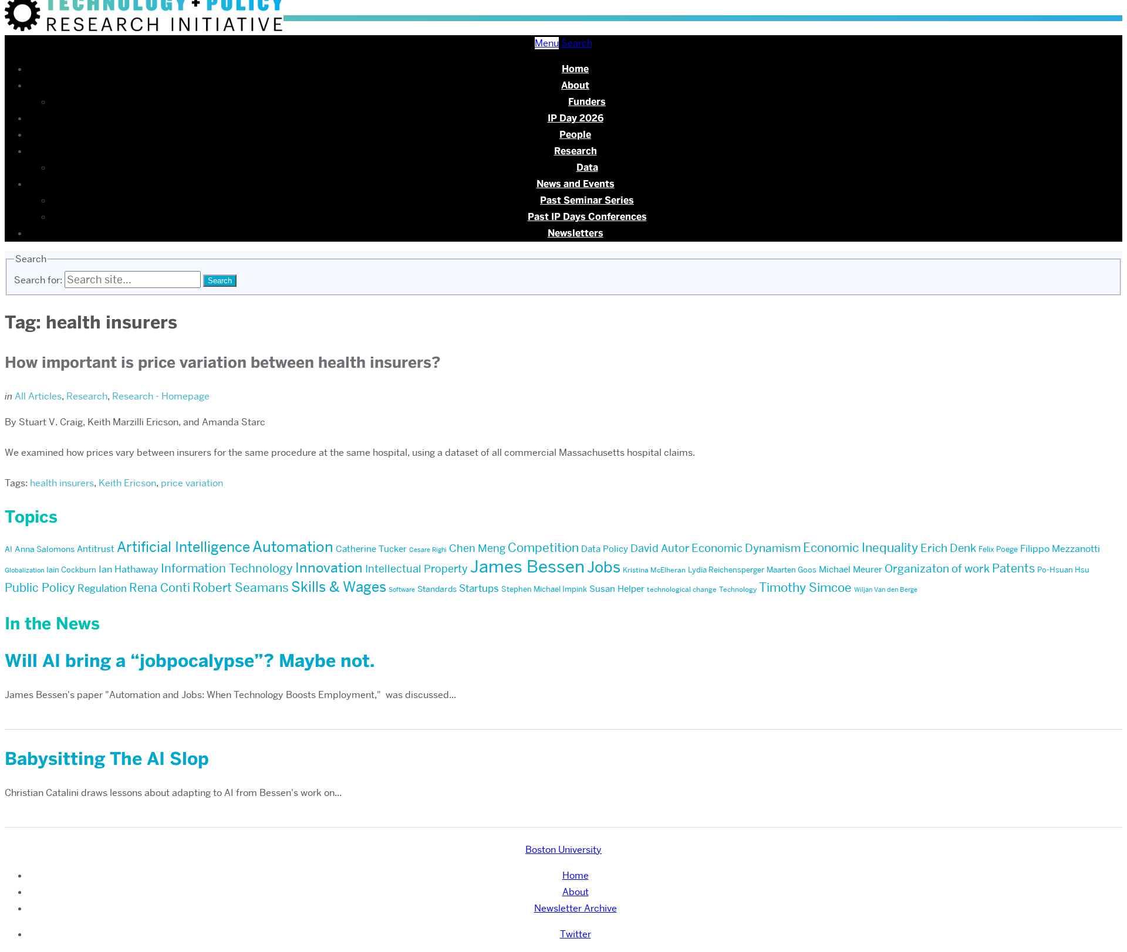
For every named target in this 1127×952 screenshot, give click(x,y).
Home (575, 69)
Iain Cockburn (71, 569)
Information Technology (227, 568)
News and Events (575, 184)
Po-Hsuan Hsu (1063, 569)
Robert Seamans (241, 587)
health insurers (62, 483)
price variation (192, 483)
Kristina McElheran (654, 569)
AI (8, 549)
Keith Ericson (127, 483)
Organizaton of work (937, 568)
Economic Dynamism (746, 548)
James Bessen (527, 566)
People (575, 134)
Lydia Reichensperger (726, 569)
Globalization (24, 570)
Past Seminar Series (587, 200)
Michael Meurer (850, 569)
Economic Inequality (860, 547)
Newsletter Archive (575, 908)
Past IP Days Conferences (587, 217)
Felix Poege (998, 549)
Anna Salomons (45, 549)
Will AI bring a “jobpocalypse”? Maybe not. (189, 660)
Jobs (603, 567)
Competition (543, 547)
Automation (292, 547)
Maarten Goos (791, 569)
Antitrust (95, 549)
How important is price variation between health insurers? (222, 362)
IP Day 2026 (575, 118)
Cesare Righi (428, 550)
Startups (479, 588)
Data (587, 167)
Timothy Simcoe (805, 587)
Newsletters (575, 233)
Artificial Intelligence (183, 547)
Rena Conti (159, 587)
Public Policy (40, 587)
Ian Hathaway (128, 569)
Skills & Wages (338, 587)
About (575, 85)
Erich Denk (948, 548)
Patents (1013, 568)
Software (402, 590)
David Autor (659, 548)
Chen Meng (477, 548)
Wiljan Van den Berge (885, 590)
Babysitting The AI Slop (107, 758)
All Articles (38, 396)
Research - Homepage (161, 396)
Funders (587, 102)
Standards (437, 589)
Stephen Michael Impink (544, 589)
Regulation (102, 588)
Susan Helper (617, 589)
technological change (682, 589)
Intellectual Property (416, 568)
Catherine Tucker (371, 549)
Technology (738, 589)
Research (575, 151)
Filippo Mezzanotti (1060, 549)
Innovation (329, 567)
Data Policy (604, 549)
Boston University (563, 849)
